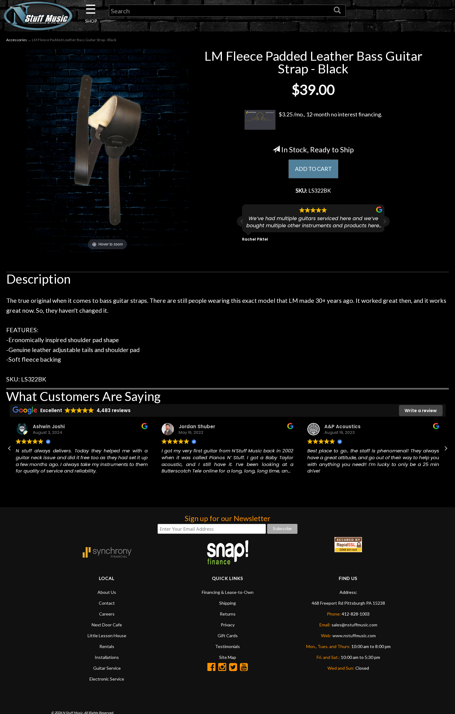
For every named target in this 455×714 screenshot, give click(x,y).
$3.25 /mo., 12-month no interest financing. (330, 114)
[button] (384, 221)
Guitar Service (107, 668)
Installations (107, 657)
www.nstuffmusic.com (354, 635)
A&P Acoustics (342, 426)
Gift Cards (228, 635)
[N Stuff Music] (38, 16)
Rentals (106, 646)
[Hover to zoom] (107, 149)
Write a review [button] (421, 410)
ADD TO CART (313, 168)
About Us (107, 592)
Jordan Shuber (197, 426)
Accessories (16, 39)
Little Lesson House (107, 635)
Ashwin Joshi (49, 426)
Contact (107, 603)
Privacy (228, 624)
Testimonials (227, 646)
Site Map (227, 657)
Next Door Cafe (107, 624)
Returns (228, 613)
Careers (107, 613)
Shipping (227, 603)
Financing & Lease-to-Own (228, 592)
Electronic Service (106, 678)
